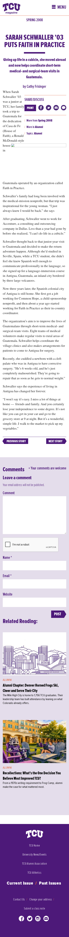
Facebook (21, 919)
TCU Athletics (34, 873)
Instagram (38, 919)
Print (30, 108)
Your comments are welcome (48, 468)
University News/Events (34, 854)
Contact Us (19, 899)
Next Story (55, 441)
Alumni (39, 127)
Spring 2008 (34, 20)
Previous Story (16, 441)
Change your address (40, 899)
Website (7, 594)
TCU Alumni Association (34, 864)
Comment (9, 493)
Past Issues (50, 883)
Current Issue (20, 883)
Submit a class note (34, 908)
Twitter (30, 919)
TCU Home (34, 845)
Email (7, 576)
